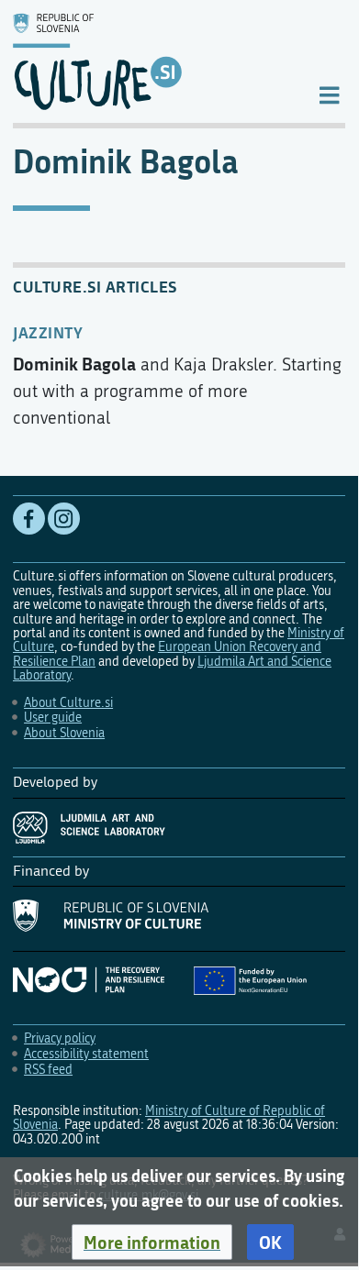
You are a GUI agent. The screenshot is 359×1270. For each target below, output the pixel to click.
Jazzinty (48, 332)
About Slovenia (64, 733)
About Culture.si (68, 703)
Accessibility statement (86, 1054)
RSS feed (48, 1069)
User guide (53, 717)
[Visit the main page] (150, 61)
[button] (152, 1242)
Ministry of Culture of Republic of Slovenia (169, 1117)
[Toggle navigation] (329, 94)
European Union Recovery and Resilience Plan (167, 653)
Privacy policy (59, 1038)
